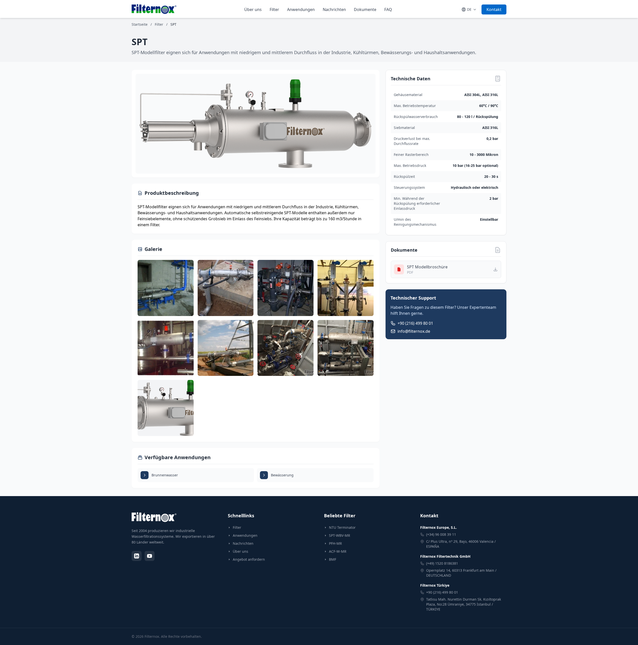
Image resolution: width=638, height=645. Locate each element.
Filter (274, 9)
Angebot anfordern (249, 559)
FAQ (388, 9)
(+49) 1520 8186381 (442, 563)
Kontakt (493, 9)
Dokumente (365, 9)
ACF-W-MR (337, 551)
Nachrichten (334, 9)
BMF (332, 559)
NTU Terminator (342, 527)
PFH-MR (335, 543)
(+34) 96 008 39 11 (441, 534)
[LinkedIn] (137, 556)
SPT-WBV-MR (339, 535)
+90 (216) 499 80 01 (415, 323)
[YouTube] (150, 556)
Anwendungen (301, 9)
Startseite (140, 24)
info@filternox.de (414, 331)
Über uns (253, 9)
